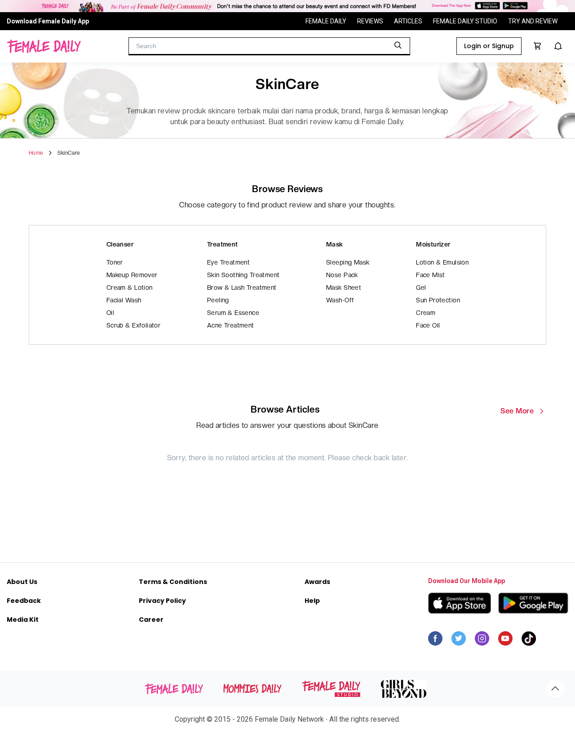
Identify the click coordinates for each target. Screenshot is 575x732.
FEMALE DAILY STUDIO (465, 21)
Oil (110, 312)
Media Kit (23, 619)
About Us (22, 581)
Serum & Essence (233, 312)
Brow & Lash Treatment (242, 287)
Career (151, 619)
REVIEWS (370, 21)
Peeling (218, 300)
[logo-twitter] (458, 640)
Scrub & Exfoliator (133, 325)
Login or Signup (489, 45)
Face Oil (428, 325)
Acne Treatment (230, 325)
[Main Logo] (44, 46)
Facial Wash (124, 300)
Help (312, 600)
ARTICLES (408, 21)
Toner (114, 262)
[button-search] (398, 45)
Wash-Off (340, 300)
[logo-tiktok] (529, 641)
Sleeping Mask (347, 262)
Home (36, 153)
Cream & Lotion (129, 287)
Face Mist (430, 274)
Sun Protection (438, 300)
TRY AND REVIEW (532, 21)
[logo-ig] (482, 640)
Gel (421, 287)
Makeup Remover (132, 274)
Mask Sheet (343, 287)
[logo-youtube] (505, 640)
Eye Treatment (228, 262)
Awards (317, 581)
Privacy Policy (162, 600)
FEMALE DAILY (325, 21)
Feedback (24, 600)
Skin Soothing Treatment (243, 274)
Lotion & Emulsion (442, 262)
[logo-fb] (435, 640)
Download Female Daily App (48, 21)
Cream (425, 312)
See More (517, 411)
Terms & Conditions (173, 581)
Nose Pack (342, 274)
